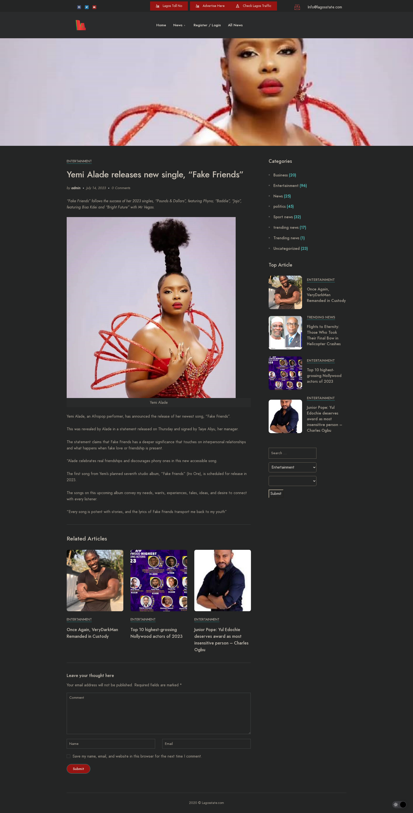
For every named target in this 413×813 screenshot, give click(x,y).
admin (76, 188)
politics (279, 206)
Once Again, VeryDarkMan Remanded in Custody (326, 294)
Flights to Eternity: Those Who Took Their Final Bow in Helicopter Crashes (324, 335)
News (177, 25)
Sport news (283, 217)
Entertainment (79, 161)
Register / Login (207, 25)
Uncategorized (286, 248)
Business (280, 175)
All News (235, 25)
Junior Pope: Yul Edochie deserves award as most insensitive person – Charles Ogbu (324, 419)
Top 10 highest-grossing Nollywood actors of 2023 (324, 375)
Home (161, 25)
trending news (286, 227)
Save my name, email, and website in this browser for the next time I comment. (137, 756)
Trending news (286, 238)
